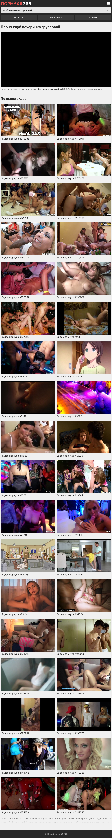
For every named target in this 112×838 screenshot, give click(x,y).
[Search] (108, 10)
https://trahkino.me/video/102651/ (53, 89)
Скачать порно (56, 17)
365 (16, 3)
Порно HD (93, 17)
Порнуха (18, 17)
